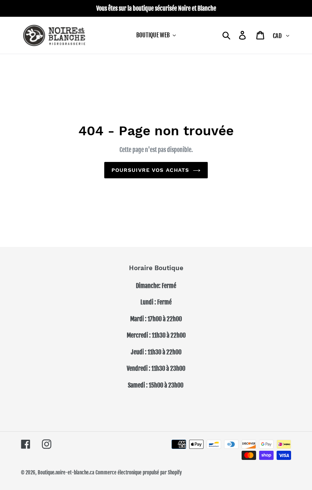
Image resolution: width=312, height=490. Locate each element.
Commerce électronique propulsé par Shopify (139, 472)
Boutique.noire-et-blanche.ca (66, 472)
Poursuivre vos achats (150, 170)
